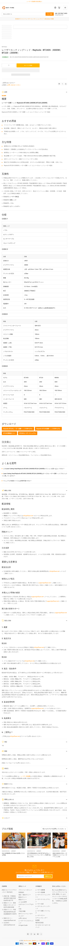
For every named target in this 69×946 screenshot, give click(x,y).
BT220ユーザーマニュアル (27, 433)
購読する (48, 876)
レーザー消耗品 (14, 196)
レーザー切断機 (40, 890)
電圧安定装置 (39, 922)
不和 (20, 909)
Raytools (4, 46)
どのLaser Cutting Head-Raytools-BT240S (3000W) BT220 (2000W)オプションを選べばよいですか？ (34, 468)
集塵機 (37, 920)
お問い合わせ (23, 918)
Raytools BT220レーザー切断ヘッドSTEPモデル (18, 429)
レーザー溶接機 (40, 892)
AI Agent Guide (23, 925)
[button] (21, 70)
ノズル (12, 203)
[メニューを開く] (65, 8)
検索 (51, 14)
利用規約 (21, 892)
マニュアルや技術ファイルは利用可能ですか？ (17, 481)
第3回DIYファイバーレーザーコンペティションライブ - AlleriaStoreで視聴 (34, 19)
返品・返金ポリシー (25, 895)
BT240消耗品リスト (9, 433)
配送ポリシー (23, 897)
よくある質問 (23, 902)
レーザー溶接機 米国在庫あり (34, 1)
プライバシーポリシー (25, 890)
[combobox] (28, 14)
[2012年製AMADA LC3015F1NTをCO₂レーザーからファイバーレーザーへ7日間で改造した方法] (39, 840)
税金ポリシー (23, 899)
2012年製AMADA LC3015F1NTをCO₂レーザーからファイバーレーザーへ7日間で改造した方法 (39, 855)
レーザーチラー (40, 915)
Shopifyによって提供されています (41, 940)
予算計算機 (22, 911)
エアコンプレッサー (41, 918)
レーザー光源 (39, 904)
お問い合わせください (14, 85)
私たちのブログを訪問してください (53, 829)
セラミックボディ (15, 206)
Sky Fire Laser (27, 940)
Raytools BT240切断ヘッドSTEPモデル (48, 429)
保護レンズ (13, 200)
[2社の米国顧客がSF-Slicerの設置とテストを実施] (13, 840)
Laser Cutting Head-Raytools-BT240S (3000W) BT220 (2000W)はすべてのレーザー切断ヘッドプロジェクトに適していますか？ (34, 475)
